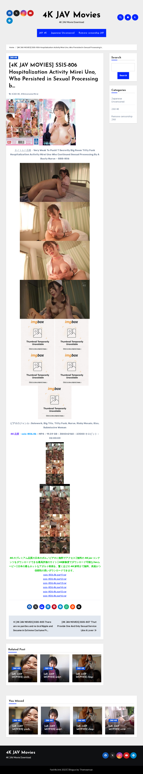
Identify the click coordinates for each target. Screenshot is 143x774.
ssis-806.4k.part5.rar (54, 591)
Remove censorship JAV (91, 33)
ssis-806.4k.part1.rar (54, 574)
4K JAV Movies (72, 15)
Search (116, 57)
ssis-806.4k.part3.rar (54, 583)
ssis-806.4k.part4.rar (54, 587)
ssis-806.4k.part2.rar (54, 579)
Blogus (72, 769)
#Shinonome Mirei (29, 94)
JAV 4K (43, 33)
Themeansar (86, 769)
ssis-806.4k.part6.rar (54, 595)
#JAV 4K (16, 94)
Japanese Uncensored (63, 33)
